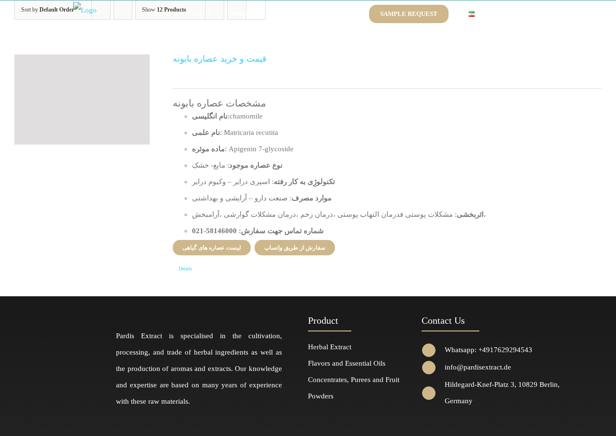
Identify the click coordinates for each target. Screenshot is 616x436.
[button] (497, 14)
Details (185, 268)
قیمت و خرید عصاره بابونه (220, 59)
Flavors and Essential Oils (346, 363)
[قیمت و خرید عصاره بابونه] (82, 99)
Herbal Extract (329, 347)
